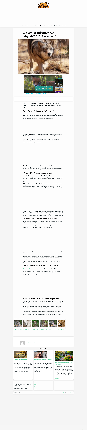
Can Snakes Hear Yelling (20, 359)
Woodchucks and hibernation (28, 268)
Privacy (64, 392)
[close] (82, 425)
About (35, 384)
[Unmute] (57, 78)
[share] (53, 76)
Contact (35, 386)
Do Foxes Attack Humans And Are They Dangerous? (38, 76)
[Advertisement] (43, 17)
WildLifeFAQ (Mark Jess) (30, 342)
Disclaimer (71, 392)
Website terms (68, 392)
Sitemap (35, 389)
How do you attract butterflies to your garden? (63, 363)
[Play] (56, 78)
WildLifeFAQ (18, 392)
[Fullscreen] (61, 78)
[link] (26, 77)
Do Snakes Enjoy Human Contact (43, 359)
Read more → (16, 373)
